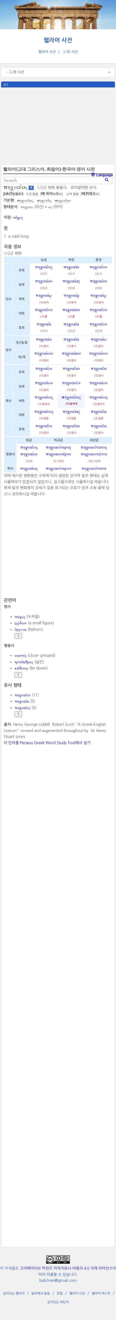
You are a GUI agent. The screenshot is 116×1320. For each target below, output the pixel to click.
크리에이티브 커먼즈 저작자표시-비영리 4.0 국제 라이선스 (66, 1268)
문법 (60, 1293)
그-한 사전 (70, 52)
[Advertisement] (58, 125)
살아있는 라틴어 (58, 1302)
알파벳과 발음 (40, 1293)
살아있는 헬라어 (14, 1293)
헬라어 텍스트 (101, 1293)
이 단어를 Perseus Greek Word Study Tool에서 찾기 (47, 743)
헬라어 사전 (58, 40)
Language (104, 175)
